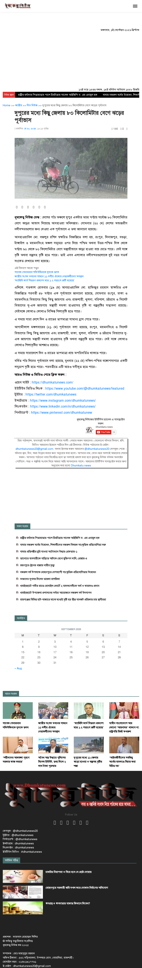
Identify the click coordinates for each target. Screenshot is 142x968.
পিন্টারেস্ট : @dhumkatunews (20, 839)
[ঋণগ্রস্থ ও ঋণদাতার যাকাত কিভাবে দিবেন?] (23, 907)
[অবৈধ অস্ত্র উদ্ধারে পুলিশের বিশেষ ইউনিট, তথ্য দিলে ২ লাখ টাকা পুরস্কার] (53, 744)
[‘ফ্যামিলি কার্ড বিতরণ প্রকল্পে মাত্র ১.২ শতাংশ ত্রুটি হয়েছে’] (89, 710)
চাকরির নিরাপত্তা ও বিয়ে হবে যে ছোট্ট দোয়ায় (69, 872)
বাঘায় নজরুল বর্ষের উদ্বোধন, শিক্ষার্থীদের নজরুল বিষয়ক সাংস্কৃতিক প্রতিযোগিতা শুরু (63, 544)
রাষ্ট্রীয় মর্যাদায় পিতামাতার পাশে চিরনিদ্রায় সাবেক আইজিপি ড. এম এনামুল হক (57, 94)
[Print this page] (126, 129)
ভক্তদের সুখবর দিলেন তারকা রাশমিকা (40, 579)
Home (6, 105)
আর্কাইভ (21, 618)
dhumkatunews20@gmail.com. (35, 448)
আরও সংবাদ (11, 693)
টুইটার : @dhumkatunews (18, 835)
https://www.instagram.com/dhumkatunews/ (63, 400)
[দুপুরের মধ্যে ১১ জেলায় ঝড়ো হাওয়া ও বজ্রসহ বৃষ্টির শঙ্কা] (89, 744)
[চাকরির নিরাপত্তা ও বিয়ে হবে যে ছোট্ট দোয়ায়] (23, 876)
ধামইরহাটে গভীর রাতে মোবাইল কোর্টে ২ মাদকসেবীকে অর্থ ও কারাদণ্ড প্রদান (59, 585)
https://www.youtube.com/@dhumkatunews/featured (84, 388)
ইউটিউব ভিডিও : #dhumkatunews (22, 851)
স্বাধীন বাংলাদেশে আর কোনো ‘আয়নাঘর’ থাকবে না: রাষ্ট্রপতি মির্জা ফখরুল (124, 727)
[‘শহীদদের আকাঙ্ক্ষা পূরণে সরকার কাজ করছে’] (18, 744)
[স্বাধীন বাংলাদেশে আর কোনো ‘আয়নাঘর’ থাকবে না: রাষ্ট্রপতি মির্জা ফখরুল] (124, 710)
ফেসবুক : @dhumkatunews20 (20, 831)
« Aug (18, 668)
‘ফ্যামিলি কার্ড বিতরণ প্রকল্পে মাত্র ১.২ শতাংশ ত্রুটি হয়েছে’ (44, 280)
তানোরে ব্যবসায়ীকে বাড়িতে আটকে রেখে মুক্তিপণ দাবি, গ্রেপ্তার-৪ (53, 558)
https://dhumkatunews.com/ (52, 382)
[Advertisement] (71, 60)
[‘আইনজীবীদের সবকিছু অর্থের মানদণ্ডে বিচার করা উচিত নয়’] (124, 744)
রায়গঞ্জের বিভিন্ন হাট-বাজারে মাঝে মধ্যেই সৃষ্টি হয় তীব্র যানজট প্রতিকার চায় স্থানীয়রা (63, 599)
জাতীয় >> (21, 105)
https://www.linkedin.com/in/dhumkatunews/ (63, 406)
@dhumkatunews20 (97, 448)
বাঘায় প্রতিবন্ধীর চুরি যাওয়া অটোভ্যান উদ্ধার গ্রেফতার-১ (48, 551)
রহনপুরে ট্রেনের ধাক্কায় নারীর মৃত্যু (37, 565)
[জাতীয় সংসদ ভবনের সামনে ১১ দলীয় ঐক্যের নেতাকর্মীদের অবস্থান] (53, 710)
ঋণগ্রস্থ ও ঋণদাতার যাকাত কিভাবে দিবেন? (68, 903)
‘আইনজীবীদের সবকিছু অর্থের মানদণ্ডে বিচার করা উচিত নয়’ (122, 762)
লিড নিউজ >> (34, 105)
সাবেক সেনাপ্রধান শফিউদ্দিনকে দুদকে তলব (37, 272)
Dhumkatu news (81, 465)
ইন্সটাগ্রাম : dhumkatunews (18, 843)
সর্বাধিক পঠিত (11, 860)
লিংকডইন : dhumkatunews (18, 847)
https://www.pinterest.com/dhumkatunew (61, 413)
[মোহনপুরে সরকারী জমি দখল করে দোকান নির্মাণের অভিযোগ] (23, 892)
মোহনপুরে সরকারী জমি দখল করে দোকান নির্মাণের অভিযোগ (77, 887)
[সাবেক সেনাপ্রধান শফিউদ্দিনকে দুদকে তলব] (18, 710)
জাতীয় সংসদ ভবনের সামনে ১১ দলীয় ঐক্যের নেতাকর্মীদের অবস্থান (49, 276)
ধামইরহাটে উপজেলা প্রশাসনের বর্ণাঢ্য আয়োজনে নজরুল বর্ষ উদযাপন (56, 592)
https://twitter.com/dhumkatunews (51, 394)
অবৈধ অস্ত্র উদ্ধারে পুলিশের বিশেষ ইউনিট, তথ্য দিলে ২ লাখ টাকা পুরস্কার (52, 762)
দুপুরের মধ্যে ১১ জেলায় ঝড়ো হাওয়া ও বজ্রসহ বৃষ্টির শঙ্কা (88, 762)
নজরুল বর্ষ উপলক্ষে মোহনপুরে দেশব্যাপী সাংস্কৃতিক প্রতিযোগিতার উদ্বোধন (58, 572)
